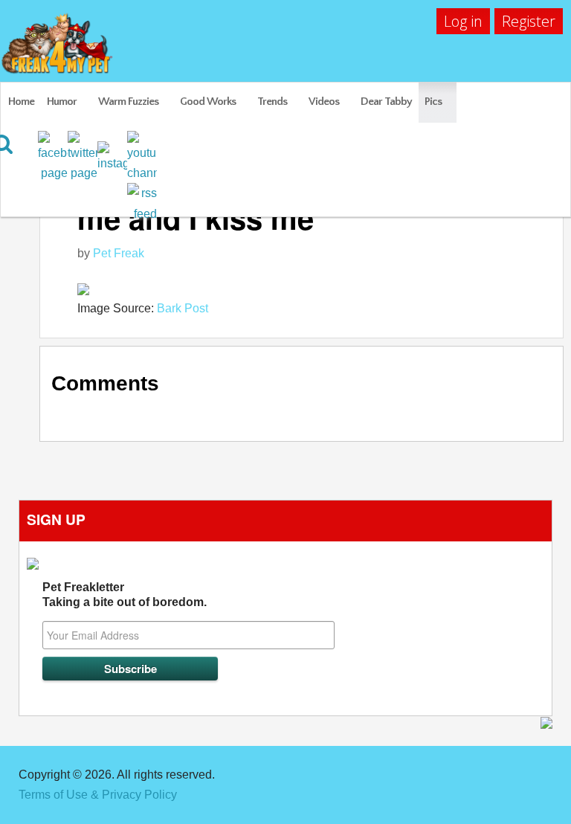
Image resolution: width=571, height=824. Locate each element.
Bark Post (182, 308)
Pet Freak (118, 253)
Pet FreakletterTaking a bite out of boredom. (124, 594)
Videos (324, 101)
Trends (272, 101)
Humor (62, 101)
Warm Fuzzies (128, 101)
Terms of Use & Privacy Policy (98, 794)
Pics (433, 101)
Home (21, 101)
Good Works (208, 101)
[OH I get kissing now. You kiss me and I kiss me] (312, 288)
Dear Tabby (386, 101)
